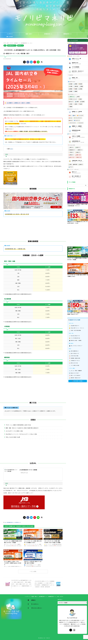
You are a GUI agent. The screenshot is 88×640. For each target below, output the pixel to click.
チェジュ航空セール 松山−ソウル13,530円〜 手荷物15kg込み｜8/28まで (12, 563)
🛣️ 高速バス (81, 164)
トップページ (9, 33)
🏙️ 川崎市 (77, 101)
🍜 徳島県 (70, 106)
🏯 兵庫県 (70, 91)
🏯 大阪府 (80, 88)
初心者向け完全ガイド (74, 325)
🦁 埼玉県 (80, 84)
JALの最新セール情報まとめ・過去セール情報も (18, 103)
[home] (74, 630)
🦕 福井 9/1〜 (77, 147)
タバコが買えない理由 (74, 365)
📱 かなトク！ (71, 101)
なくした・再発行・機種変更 (75, 370)
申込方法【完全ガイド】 (74, 335)
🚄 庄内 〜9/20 (71, 157)
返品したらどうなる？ (74, 373)
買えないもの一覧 (73, 363)
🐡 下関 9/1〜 (71, 152)
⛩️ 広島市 (80, 104)
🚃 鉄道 (70, 164)
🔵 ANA (74, 115)
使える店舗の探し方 (73, 351)
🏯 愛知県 (70, 88)
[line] (38, 62)
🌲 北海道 (70, 84)
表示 (12, 149)
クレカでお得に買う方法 (74, 338)
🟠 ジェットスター (80, 115)
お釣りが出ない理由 (73, 356)
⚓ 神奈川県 (76, 86)
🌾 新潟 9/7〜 (77, 152)
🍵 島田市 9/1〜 (80, 149)
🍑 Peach (70, 118)
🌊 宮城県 (75, 84)
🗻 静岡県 (81, 86)
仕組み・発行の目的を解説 (75, 330)
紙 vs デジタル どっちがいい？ (75, 345)
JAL (5, 522)
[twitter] (24, 62)
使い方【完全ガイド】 (74, 353)
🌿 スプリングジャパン (78, 118)
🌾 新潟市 (80, 99)
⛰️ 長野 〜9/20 (78, 154)
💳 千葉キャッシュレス (73, 99)
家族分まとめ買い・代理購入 (75, 340)
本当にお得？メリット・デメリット (76, 328)
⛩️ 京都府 (75, 88)
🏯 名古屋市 (82, 101)
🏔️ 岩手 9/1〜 (71, 147)
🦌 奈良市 (75, 104)
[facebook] (27, 62)
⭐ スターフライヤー (72, 122)
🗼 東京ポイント (71, 96)
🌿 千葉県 (70, 86)
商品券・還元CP (29, 33)
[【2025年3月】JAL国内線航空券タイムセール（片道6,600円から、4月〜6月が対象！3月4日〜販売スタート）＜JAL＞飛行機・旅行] (31, 62)
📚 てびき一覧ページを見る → (77, 381)
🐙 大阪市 (70, 104)
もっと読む (33, 571)
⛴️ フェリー (71, 167)
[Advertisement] (33, 228)
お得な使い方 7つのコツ (74, 360)
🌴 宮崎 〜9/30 (78, 157)
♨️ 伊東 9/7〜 (71, 154)
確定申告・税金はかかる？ (75, 378)
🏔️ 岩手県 (77, 96)
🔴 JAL (70, 115)
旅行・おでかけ (10, 36)
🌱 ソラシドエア (80, 122)
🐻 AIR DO (70, 120)
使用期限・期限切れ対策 (74, 358)
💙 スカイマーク (77, 120)
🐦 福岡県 (75, 91)
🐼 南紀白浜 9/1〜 (72, 149)
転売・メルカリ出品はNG (74, 375)
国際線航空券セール (67, 33)
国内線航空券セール (48, 33)
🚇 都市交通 (75, 164)
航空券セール (18, 522)
